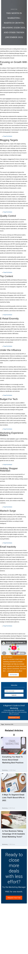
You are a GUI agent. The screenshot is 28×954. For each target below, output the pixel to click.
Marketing (5, 770)
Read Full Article (7, 395)
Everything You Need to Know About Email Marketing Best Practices (12, 760)
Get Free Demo (13, 674)
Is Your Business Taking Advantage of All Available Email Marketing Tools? (13, 834)
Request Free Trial (14, 898)
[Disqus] (14, 926)
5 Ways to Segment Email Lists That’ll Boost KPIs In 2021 (13, 798)
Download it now (14, 717)
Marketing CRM (9, 724)
